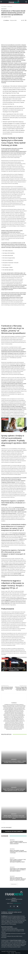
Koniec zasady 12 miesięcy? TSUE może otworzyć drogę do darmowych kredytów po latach (14, 817)
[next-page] (4, 822)
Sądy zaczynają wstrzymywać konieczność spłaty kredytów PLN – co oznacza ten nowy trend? (7, 688)
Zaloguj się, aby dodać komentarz (14, 831)
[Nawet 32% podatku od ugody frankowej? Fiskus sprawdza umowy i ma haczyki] (14, 778)
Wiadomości (9, 6)
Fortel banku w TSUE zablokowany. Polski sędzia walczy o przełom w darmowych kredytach (18, 870)
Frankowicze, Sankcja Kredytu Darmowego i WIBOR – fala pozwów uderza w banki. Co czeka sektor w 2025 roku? (21, 688)
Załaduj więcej (13, 884)
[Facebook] (10, 906)
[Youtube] (17, 906)
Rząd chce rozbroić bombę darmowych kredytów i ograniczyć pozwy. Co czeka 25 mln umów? (18, 879)
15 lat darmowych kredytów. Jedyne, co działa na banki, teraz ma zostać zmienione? (14, 761)
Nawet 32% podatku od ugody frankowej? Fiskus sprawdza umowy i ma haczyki (14, 789)
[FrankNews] (2, 20)
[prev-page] (2, 822)
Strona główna (4, 6)
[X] (14, 906)
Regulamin (18, 909)
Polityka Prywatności (12, 909)
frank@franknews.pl (17, 903)
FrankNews (7, 20)
